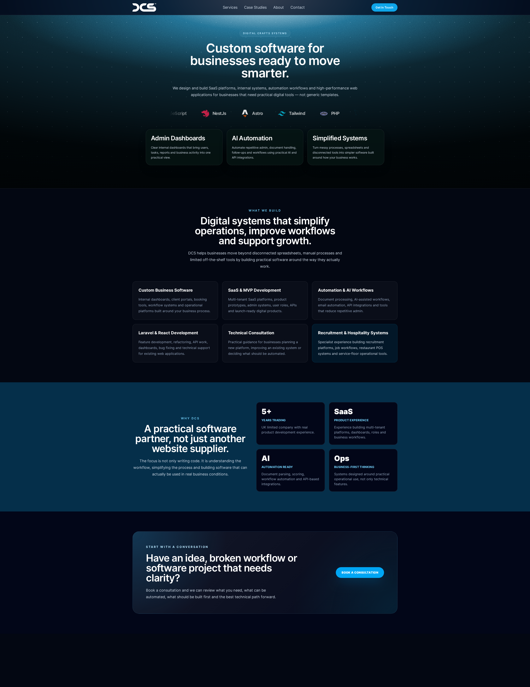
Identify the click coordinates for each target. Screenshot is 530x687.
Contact (297, 7)
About (278, 7)
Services (230, 7)
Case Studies (255, 7)
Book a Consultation (360, 572)
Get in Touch (384, 7)
